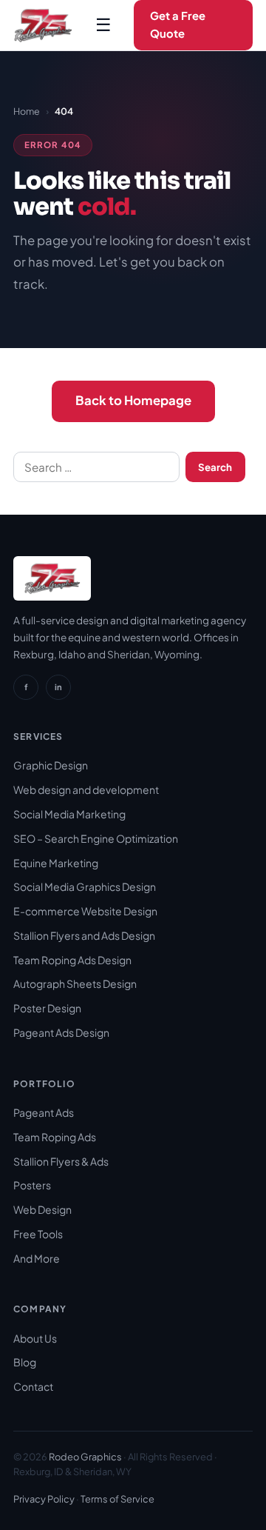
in (58, 686)
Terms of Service (117, 1499)
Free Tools (38, 1233)
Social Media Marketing (69, 814)
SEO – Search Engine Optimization (95, 838)
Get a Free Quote (177, 24)
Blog (24, 1362)
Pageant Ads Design (61, 1032)
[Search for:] (96, 467)
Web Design (42, 1209)
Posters (32, 1185)
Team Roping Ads (54, 1136)
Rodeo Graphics (85, 1457)
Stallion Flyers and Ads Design (84, 935)
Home (26, 111)
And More (36, 1258)
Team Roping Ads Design (72, 959)
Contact (33, 1386)
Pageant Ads (43, 1112)
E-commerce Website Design (85, 911)
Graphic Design (50, 765)
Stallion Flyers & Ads (61, 1161)
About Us (35, 1338)
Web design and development (86, 789)
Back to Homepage (133, 400)
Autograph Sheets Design (75, 983)
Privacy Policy (44, 1499)
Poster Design (47, 1008)
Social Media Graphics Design (84, 886)
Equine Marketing (55, 862)
